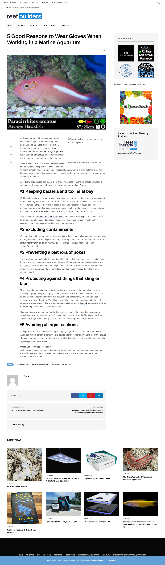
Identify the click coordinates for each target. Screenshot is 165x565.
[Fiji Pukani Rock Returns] (24, 464)
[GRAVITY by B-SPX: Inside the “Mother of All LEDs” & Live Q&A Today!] (63, 460)
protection (66, 364)
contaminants (55, 364)
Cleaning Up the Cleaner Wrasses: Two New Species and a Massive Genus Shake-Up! (140, 524)
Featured (10, 483)
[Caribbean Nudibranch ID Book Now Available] (24, 508)
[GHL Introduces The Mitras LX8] (101, 504)
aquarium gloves (23, 364)
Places (65, 25)
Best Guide (45, 2)
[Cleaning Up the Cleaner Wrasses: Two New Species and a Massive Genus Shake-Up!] (140, 504)
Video (53, 25)
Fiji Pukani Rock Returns (17, 486)
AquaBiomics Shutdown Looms (97, 478)
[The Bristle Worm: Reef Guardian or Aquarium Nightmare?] (140, 459)
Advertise (13, 2)
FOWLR (27, 266)
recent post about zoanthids (51, 217)
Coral (32, 25)
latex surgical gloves (52, 151)
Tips (20, 2)
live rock (83, 303)
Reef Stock (35, 2)
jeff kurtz (11, 51)
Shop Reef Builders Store (59, 2)
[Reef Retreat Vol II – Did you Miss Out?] (63, 504)
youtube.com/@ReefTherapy (129, 153)
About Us (27, 2)
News (9, 25)
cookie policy (97, 561)
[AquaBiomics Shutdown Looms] (101, 460)
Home (6, 2)
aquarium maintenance (39, 364)
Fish (43, 25)
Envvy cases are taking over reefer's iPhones (27, 410)
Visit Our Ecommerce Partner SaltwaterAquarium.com (22, 7)
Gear (20, 25)
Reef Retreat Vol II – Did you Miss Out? (61, 522)
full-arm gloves (37, 155)
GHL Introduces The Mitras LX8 (97, 522)
